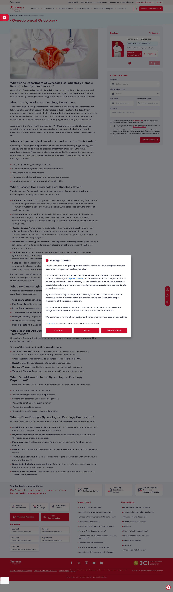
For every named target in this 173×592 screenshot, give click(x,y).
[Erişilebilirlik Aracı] (168, 587)
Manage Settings (114, 330)
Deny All (86, 330)
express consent (76, 278)
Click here (50, 323)
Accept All (58, 330)
